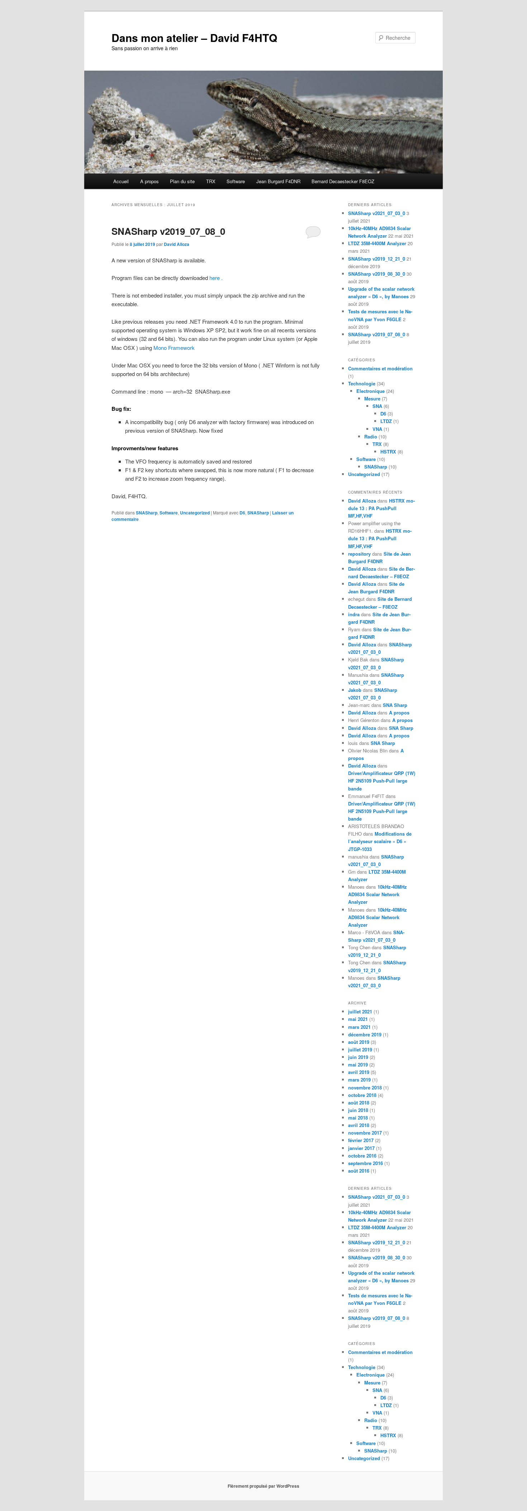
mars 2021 (359, 1026)
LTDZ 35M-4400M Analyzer (377, 243)
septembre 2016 (365, 1163)
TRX (210, 181)
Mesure (372, 398)
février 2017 (361, 1140)
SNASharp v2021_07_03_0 (376, 213)
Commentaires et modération (380, 368)
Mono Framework (174, 347)
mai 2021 (358, 1019)
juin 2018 (358, 1110)
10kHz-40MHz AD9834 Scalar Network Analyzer (377, 894)
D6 (242, 512)
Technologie (361, 383)
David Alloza (176, 244)
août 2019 (358, 1042)
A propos (149, 181)
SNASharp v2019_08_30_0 (376, 273)
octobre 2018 (362, 1095)
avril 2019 (358, 1072)
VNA (377, 429)
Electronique (370, 391)
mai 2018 (358, 1117)
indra (354, 614)
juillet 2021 (360, 1011)
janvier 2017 (361, 1148)
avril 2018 (358, 1125)
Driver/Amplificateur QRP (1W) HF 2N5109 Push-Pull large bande (381, 781)
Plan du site (182, 181)
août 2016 (358, 1170)
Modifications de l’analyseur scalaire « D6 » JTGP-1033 (380, 841)
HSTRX (388, 451)
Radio (370, 436)
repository (359, 553)
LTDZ (386, 421)
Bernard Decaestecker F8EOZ (343, 181)
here (214, 277)
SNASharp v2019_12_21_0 (376, 258)
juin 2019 (358, 1057)
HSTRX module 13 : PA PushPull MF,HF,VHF (381, 508)
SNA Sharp (395, 705)
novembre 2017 (365, 1132)
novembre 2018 (365, 1087)
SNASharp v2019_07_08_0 (168, 231)
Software (236, 181)
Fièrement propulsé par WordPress (263, 1486)
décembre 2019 (364, 1034)
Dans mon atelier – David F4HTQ (194, 37)
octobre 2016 (362, 1155)
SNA (377, 406)
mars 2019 (359, 1079)
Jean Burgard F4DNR (278, 181)
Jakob (354, 689)
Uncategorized (195, 512)
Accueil (121, 181)
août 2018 (358, 1102)
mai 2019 (358, 1064)
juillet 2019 (360, 1049)
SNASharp (146, 512)
